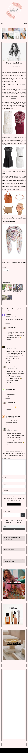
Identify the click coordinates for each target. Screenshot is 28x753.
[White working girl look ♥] (7, 287)
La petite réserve (6, 301)
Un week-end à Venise (9, 549)
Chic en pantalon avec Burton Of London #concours (18, 292)
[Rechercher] (23, 515)
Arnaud (7, 346)
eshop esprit (13, 98)
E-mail (4, 484)
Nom (4, 477)
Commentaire (6, 458)
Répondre (8, 323)
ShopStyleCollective (6, 221)
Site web (5, 490)
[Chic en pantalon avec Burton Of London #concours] (18, 287)
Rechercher (6, 511)
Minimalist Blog (22, 749)
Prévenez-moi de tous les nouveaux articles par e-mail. (14, 499)
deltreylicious (9, 389)
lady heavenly (10, 327)
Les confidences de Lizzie (12, 416)
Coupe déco (14, 643)
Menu (25, 23)
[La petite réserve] (7, 297)
